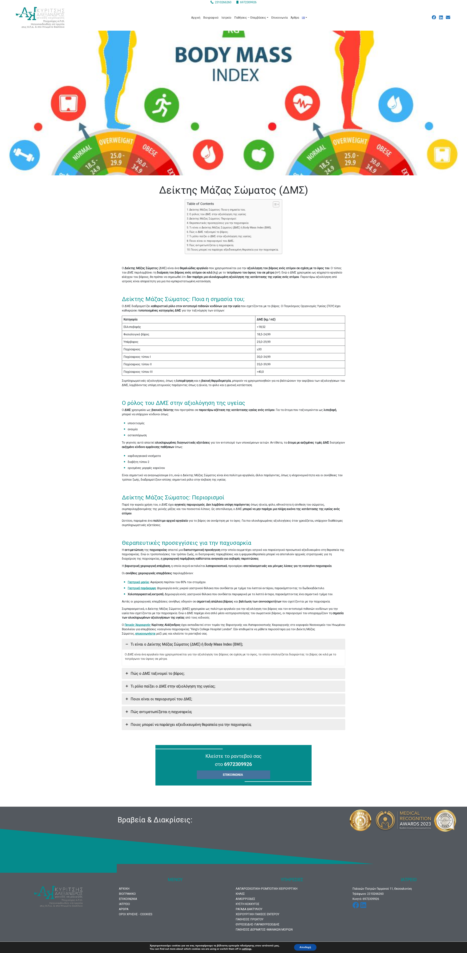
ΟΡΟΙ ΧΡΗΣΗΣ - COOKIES (135, 914)
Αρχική (195, 17)
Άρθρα (295, 17)
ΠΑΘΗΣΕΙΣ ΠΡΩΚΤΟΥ (249, 919)
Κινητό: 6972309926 (365, 899)
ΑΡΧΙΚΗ (124, 888)
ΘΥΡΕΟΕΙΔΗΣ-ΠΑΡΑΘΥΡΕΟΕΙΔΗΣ (257, 924)
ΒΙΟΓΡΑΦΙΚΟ (127, 894)
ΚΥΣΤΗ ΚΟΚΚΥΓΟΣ (247, 904)
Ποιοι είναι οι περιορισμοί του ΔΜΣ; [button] (161, 699)
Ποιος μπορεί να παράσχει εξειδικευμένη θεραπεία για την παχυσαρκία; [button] (191, 724)
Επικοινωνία (279, 17)
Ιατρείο (226, 17)
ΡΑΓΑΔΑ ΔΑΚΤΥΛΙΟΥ (249, 909)
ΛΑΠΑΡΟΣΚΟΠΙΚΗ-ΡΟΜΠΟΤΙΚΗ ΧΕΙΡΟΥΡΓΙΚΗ (266, 888)
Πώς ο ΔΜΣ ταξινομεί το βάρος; (208, 232)
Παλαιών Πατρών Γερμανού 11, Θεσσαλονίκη (382, 888)
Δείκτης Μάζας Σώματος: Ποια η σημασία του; (217, 209)
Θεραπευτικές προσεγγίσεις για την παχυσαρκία (218, 223)
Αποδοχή (305, 947)
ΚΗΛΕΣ (240, 894)
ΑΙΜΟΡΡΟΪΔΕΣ (245, 899)
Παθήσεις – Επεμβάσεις (250, 17)
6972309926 (248, 2)
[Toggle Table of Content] (274, 204)
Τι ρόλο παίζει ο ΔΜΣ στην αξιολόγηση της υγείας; (220, 236)
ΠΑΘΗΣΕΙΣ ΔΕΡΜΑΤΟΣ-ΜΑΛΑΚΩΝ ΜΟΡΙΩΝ (264, 929)
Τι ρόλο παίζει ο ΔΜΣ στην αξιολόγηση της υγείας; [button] (173, 686)
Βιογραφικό (211, 17)
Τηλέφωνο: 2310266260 (368, 894)
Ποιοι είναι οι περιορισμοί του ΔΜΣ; (211, 240)
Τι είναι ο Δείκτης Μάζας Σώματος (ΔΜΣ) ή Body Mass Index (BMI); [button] (187, 644)
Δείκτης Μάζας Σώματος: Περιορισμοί (212, 218)
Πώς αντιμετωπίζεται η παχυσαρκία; (211, 245)
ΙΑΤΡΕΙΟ (124, 904)
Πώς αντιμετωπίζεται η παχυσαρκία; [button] (161, 712)
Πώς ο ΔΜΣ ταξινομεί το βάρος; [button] (157, 673)
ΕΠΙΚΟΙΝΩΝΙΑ (128, 899)
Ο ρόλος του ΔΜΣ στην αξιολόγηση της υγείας (217, 214)
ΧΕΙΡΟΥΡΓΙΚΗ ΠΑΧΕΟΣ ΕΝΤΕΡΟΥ (257, 914)
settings (246, 949)
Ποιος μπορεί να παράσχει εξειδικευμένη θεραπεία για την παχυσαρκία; (234, 249)
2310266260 (223, 2)
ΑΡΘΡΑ (123, 909)
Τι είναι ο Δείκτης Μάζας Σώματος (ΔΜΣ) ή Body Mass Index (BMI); (230, 227)
